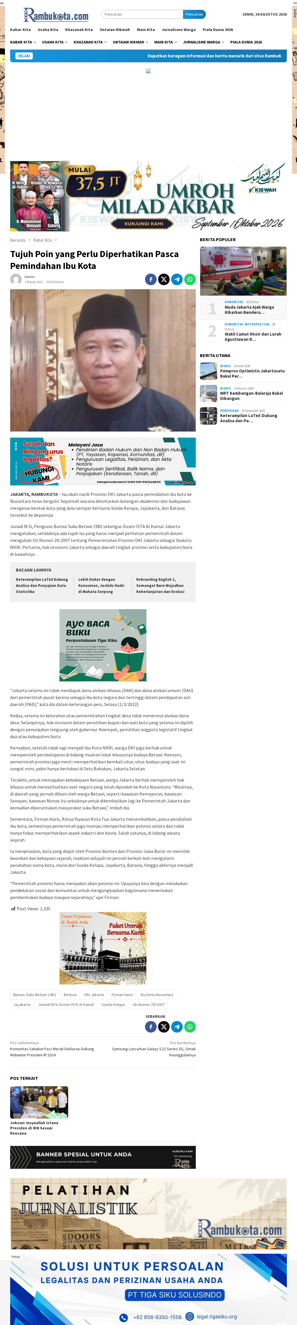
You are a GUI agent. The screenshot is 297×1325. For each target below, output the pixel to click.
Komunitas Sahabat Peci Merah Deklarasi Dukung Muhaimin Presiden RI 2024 (52, 1049)
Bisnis (225, 366)
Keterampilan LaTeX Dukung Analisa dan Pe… (248, 418)
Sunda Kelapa (113, 1004)
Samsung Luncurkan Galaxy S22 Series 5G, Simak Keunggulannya (154, 1049)
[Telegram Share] (177, 279)
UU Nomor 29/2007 (148, 1004)
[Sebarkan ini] (151, 279)
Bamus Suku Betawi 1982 (34, 994)
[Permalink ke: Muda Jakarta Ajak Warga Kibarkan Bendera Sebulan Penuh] (243, 271)
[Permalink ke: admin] (16, 278)
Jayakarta (21, 1004)
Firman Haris (122, 994)
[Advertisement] (148, 117)
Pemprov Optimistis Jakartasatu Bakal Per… (252, 373)
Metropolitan (257, 324)
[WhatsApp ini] (190, 279)
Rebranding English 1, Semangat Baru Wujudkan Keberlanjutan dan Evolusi (160, 585)
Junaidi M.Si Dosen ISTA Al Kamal (66, 1004)
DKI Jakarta (94, 994)
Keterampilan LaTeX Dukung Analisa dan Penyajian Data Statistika (42, 585)
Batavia (70, 994)
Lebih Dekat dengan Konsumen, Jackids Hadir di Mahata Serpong (101, 585)
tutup (16, 1256)
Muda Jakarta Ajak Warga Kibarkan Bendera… (249, 310)
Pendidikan (229, 411)
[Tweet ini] (164, 279)
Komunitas (234, 302)
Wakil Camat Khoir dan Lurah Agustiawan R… (253, 337)
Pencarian (194, 14)
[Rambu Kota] (56, 14)
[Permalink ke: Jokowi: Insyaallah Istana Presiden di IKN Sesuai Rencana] (39, 1102)
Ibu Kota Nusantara (157, 994)
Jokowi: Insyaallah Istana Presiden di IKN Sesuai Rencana (34, 1128)
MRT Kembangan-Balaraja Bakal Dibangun (251, 396)
